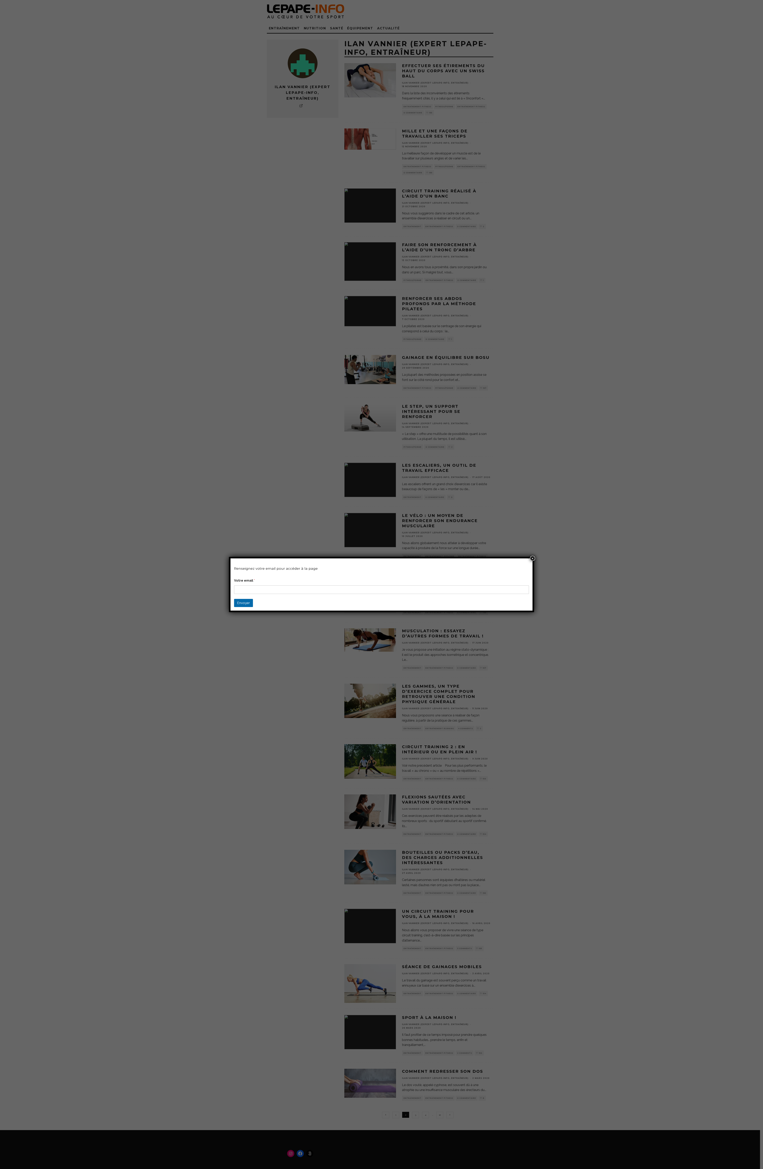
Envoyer (243, 603)
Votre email (244, 580)
